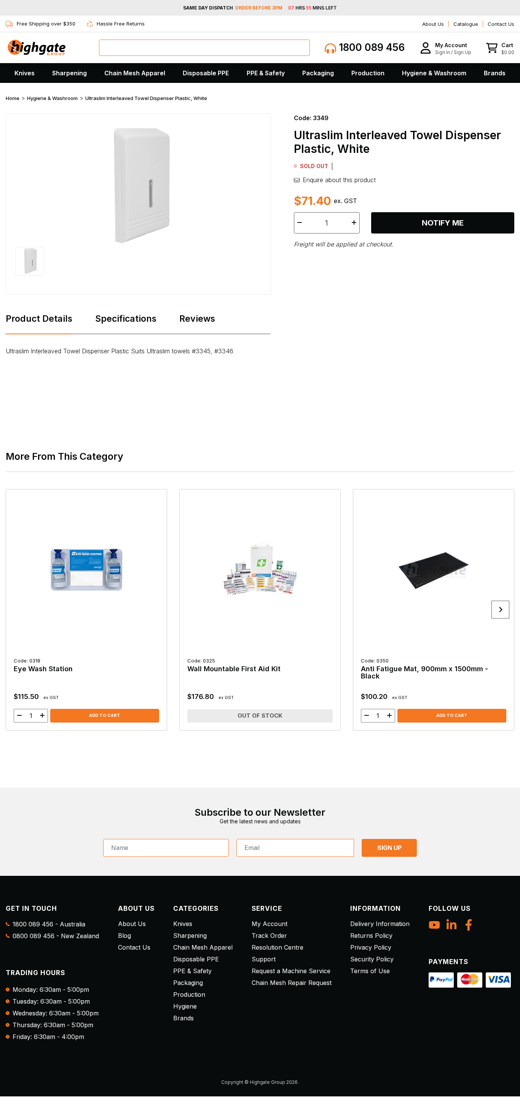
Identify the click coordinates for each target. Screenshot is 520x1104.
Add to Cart (104, 715)
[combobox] (204, 48)
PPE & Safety (266, 73)
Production (367, 73)
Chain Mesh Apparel (134, 73)
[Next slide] (500, 610)
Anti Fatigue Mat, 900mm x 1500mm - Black (424, 669)
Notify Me (443, 222)
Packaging (318, 73)
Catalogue (465, 24)
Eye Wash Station (43, 665)
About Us (433, 24)
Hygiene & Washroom (434, 73)
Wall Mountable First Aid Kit (234, 665)
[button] (445, 47)
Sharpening (69, 73)
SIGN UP (389, 847)
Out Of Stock (260, 715)
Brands (495, 73)
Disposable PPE (206, 73)
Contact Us (501, 24)
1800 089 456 (370, 47)
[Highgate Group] (36, 47)
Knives (24, 73)
